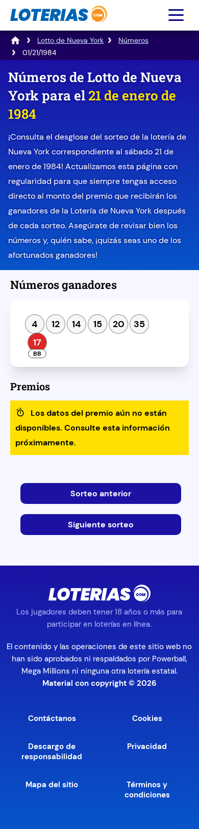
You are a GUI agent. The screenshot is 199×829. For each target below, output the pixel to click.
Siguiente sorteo (101, 524)
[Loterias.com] (57, 27)
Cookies (147, 718)
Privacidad (147, 746)
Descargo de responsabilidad (51, 751)
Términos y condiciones (147, 790)
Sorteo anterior (100, 493)
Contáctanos (52, 718)
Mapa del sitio (52, 785)
